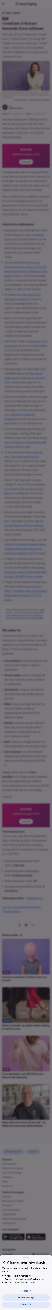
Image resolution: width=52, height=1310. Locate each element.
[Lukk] (26, 1257)
